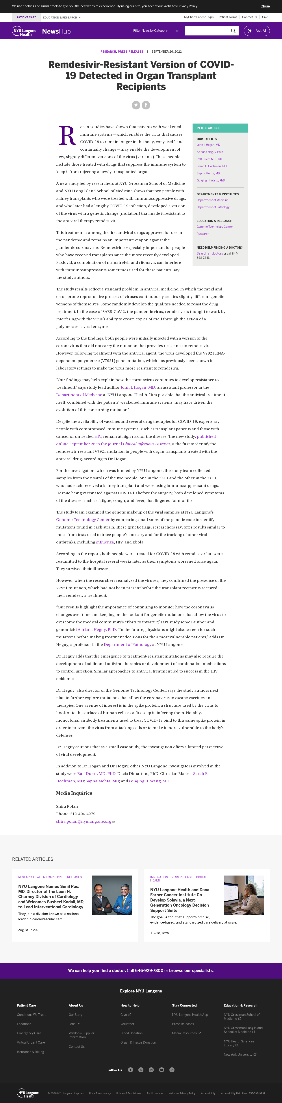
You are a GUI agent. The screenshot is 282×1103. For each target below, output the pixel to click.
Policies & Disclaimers (128, 1093)
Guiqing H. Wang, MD (149, 781)
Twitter (136, 105)
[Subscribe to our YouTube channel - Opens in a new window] (161, 1069)
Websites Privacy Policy (182, 1093)
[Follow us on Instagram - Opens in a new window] (151, 1069)
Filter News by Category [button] (150, 31)
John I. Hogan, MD (208, 144)
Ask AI (261, 31)
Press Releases (130, 51)
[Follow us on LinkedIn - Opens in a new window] (171, 1069)
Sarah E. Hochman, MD (212, 166)
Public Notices (155, 1093)
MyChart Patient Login (199, 17)
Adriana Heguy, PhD (210, 151)
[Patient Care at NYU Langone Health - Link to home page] (28, 1093)
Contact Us (249, 17)
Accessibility (208, 1093)
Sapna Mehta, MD (208, 173)
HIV (98, 437)
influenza (105, 542)
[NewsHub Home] (57, 31)
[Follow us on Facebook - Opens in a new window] (130, 1069)
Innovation (159, 877)
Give (265, 17)
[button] (265, 6)
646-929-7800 (149, 970)
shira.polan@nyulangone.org (83, 822)
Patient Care (45, 877)
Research (108, 51)
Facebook (146, 105)
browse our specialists (191, 970)
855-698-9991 (257, 1093)
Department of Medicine (212, 200)
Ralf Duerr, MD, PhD (209, 159)
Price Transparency (100, 1093)
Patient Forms (228, 17)
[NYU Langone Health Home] (24, 31)
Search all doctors (210, 253)
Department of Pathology (213, 207)
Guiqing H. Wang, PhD (211, 180)
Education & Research (60, 17)
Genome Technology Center (215, 226)
